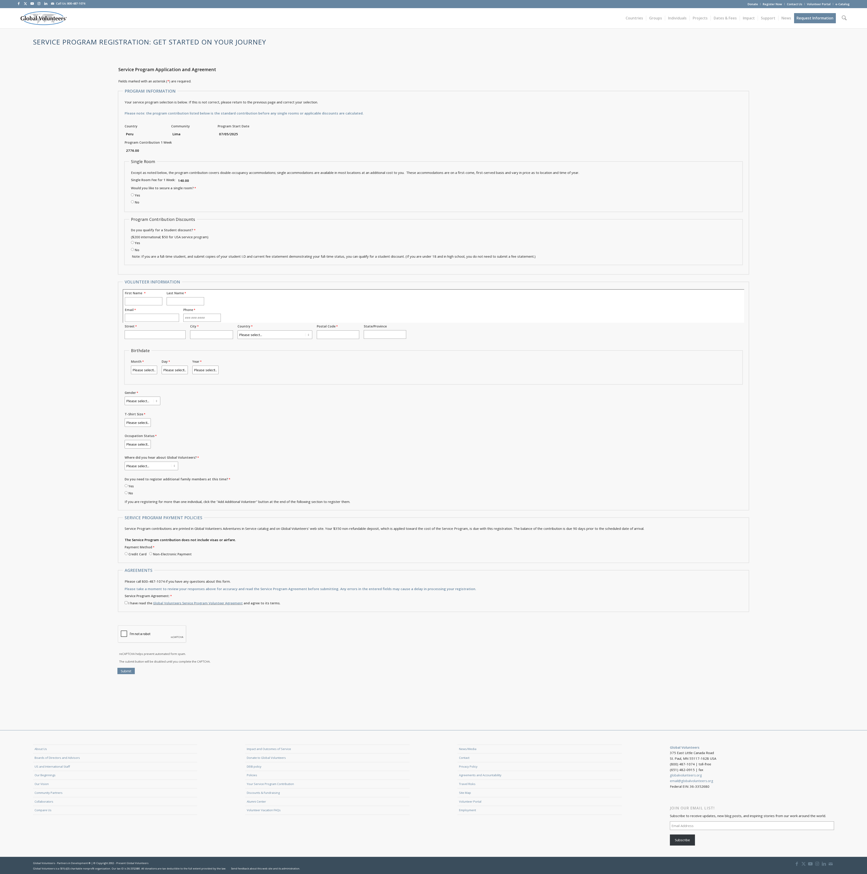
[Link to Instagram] (39, 3)
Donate (753, 4)
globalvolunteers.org (686, 775)
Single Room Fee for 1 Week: (153, 180)
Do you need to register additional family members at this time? (176, 479)
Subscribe (682, 840)
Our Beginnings (45, 775)
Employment (467, 810)
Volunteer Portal (819, 4)
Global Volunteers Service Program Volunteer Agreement (198, 603)
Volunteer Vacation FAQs (264, 810)
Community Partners (49, 793)
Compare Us (43, 810)
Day (165, 361)
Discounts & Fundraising (263, 793)
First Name (134, 293)
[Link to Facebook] (18, 3)
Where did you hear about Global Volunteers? (161, 457)
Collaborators (44, 801)
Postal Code (326, 326)
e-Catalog (842, 4)
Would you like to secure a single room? (162, 188)
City (193, 326)
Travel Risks (467, 784)
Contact (464, 758)
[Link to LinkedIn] (45, 3)
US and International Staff (52, 766)
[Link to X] (25, 3)
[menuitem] (752, 4)
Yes (137, 195)
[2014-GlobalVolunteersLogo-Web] (43, 18)
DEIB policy (254, 766)
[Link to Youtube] (32, 3)
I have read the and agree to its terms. (204, 603)
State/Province (375, 326)
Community (180, 126)
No (137, 202)
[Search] (844, 18)
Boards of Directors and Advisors (57, 758)
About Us (41, 749)
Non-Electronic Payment (172, 554)
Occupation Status (139, 436)
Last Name (175, 293)
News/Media (467, 749)
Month (136, 361)
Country (131, 126)
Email (129, 310)
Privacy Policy (468, 766)
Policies (252, 775)
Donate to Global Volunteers (266, 758)
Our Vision (42, 784)
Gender (130, 392)
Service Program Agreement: (147, 596)
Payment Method (138, 547)
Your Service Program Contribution (270, 784)
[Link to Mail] (52, 3)
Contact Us (794, 4)
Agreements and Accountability (480, 775)
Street (130, 326)
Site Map (465, 793)
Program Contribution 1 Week (148, 142)
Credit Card (137, 554)
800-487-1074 (76, 3)
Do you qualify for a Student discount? (162, 230)
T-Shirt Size (134, 414)
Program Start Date (233, 126)
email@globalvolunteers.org (691, 780)
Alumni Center (256, 801)
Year (195, 361)
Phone (188, 310)
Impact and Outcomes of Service (269, 749)
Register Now (772, 4)
